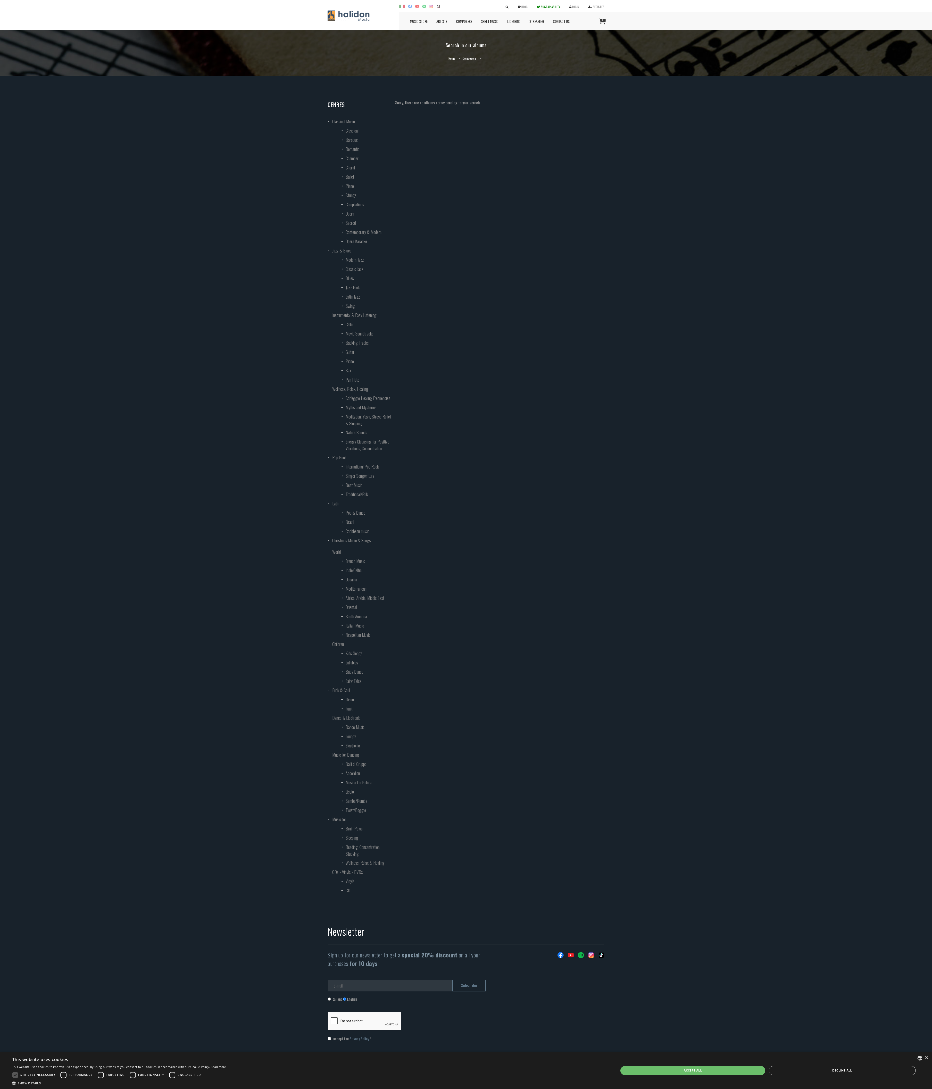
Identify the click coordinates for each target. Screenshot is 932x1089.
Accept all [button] (693, 1070)
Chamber (352, 158)
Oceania (351, 579)
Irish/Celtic (354, 570)
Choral (350, 167)
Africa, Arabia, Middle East (365, 598)
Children (338, 644)
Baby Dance (354, 672)
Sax (348, 370)
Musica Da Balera (359, 782)
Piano (350, 186)
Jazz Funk (353, 287)
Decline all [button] (842, 1070)
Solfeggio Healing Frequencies (368, 398)
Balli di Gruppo (356, 764)
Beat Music (354, 485)
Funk (349, 708)
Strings (351, 195)
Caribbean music (357, 531)
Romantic (352, 149)
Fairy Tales (353, 681)
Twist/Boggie (356, 810)
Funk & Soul (341, 690)
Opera (350, 213)
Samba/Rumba (356, 801)
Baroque (352, 140)
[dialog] (466, 1070)
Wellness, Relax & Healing (365, 863)
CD (348, 890)
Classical (352, 130)
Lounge (351, 736)
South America (356, 616)
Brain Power (355, 828)
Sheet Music (490, 21)
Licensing (514, 21)
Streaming (536, 21)
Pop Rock (339, 457)
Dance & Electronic (346, 718)
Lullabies (352, 662)
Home (452, 58)
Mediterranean (356, 589)
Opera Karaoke (356, 241)
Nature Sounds (356, 432)
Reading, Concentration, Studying (363, 850)
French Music (355, 561)
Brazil (350, 522)
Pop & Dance (355, 513)
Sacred (351, 223)
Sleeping (352, 838)
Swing (350, 306)
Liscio (350, 791)
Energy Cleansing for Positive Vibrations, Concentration (367, 445)
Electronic (353, 745)
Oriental (351, 607)
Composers (464, 21)
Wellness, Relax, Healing (350, 389)
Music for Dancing (345, 755)
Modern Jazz (355, 260)
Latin (335, 503)
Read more (218, 1067)
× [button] (926, 1058)
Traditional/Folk (357, 494)
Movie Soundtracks (360, 333)
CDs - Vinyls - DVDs (347, 872)
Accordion (353, 773)
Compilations (355, 204)
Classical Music (343, 121)
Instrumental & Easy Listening (354, 315)
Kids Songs (354, 653)
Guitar (350, 352)
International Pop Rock (362, 466)
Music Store (419, 21)
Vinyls (350, 881)
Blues (350, 278)
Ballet (350, 177)
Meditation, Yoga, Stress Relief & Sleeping (368, 420)
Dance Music (355, 727)
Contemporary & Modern (364, 232)
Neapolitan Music (358, 635)
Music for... (340, 819)
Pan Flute (352, 380)
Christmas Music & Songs (351, 540)
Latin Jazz (353, 296)
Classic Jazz (354, 269)
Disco (350, 699)
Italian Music (355, 625)
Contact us (561, 21)
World (336, 552)
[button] (119, 1083)
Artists (441, 21)
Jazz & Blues (341, 250)
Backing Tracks (357, 343)
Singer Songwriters (360, 476)
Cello (349, 324)
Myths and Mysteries (361, 407)
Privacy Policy (359, 1038)
